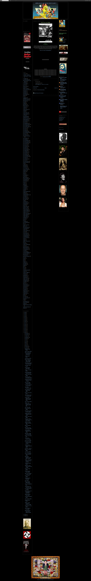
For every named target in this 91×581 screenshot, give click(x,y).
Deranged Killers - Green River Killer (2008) (28, 431)
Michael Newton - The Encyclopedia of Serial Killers (28, 492)
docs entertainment (26, 132)
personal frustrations (26, 256)
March (26, 345)
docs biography (25, 123)
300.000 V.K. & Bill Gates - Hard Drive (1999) (28, 423)
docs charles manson (26, 124)
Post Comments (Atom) (40, 89)
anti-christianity (25, 94)
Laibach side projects (26, 213)
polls (24, 259)
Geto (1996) (27, 480)
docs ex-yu (25, 133)
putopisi (24, 265)
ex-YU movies (25, 168)
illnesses (24, 184)
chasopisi (24, 110)
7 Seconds (24, 82)
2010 (25, 332)
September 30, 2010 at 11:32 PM (41, 84)
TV (23, 300)
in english (24, 185)
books (24, 102)
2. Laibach (24, 78)
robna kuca (25, 273)
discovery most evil (26, 118)
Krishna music (25, 208)
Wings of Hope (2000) (28, 351)
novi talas (24, 250)
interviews (24, 193)
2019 (25, 320)
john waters (25, 199)
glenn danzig (25, 177)
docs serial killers (25, 155)
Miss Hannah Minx (26, 227)
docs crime (25, 127)
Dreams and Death (62, 87)
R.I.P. (24, 267)
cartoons (24, 108)
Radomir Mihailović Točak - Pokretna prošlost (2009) (28, 360)
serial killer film (25, 280)
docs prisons (25, 148)
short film (24, 287)
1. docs (24, 73)
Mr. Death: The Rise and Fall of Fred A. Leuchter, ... (28, 442)
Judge (24, 200)
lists (23, 223)
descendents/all (25, 116)
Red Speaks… (62, 101)
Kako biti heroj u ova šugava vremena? (63, 106)
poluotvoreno (62, 103)
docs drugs (25, 130)
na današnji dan (25, 236)
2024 (25, 313)
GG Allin (24, 176)
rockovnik (24, 274)
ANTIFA (24, 95)
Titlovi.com (60, 120)
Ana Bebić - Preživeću (28, 448)
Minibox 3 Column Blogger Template (41, 579)
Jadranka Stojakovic (26, 194)
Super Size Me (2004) (28, 401)
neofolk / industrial (26, 244)
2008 (25, 515)
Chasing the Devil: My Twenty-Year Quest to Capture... (28, 380)
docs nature (25, 147)
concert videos (25, 112)
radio (24, 268)
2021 (25, 317)
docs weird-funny (25, 161)
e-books (24, 164)
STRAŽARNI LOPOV (63, 82)
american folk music (26, 89)
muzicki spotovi (25, 234)
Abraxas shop (25, 86)
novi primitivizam (25, 249)
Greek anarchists (25, 178)
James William (48, 579)
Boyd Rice (24, 104)
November (26, 334)
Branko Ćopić (25, 105)
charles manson (25, 109)
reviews (24, 271)
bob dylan (24, 101)
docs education (25, 131)
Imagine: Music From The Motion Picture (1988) (28, 414)
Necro (24, 242)
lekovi (24, 220)
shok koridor (25, 286)
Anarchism (24, 90)
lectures (24, 219)
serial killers (25, 281)
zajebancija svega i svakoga (27, 304)
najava (24, 238)
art (23, 96)
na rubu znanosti (25, 237)
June (26, 341)
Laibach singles (25, 214)
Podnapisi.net (61, 119)
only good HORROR (26, 252)
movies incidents (25, 230)
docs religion (25, 150)
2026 (25, 312)
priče (24, 260)
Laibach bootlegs (25, 209)
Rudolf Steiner (25, 275)
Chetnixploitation (63, 89)
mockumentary (25, 228)
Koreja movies (25, 206)
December (26, 333)
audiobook (24, 97)
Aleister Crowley (25, 88)
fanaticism (24, 170)
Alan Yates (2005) (27, 407)
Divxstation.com (61, 118)
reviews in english (26, 272)
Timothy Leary (25, 293)
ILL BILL (24, 183)
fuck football (25, 175)
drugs (24, 163)
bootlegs (24, 103)
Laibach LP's (25, 212)
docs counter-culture (26, 126)
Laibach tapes (25, 215)
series (24, 282)
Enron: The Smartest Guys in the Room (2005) (28, 454)
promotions (25, 264)
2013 (25, 328)
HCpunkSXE (25, 179)
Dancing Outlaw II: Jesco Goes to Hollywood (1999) (28, 511)
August (26, 338)
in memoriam (25, 186)
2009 (25, 514)
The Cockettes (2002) (28, 498)
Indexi (24, 190)
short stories (25, 288)
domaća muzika (25, 162)
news (24, 245)
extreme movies (25, 169)
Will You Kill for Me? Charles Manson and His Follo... (28, 353)
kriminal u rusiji (25, 207)
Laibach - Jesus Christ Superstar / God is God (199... (28, 460)
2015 (25, 325)
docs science (25, 153)
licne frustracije (25, 222)
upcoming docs (25, 301)
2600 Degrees (52, 579)
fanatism (24, 171)
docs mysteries (25, 146)
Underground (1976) (28, 358)
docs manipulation (26, 140)
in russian (24, 187)
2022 (25, 316)
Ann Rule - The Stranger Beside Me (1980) (28, 446)
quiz (24, 266)
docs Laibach (25, 139)
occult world (25, 251)
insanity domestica (26, 191)
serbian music (25, 279)
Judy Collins (25, 201)
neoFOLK (24, 243)
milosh (61, 108)
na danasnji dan (25, 235)
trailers (24, 294)
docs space (25, 157)
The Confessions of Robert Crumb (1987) (28, 390)
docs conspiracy (25, 125)
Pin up (24, 257)
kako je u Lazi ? (61, 129)
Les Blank (24, 221)
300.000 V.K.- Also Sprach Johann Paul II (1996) (28, 466)
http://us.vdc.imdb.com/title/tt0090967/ (45, 50)
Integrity (24, 192)
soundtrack (25, 289)
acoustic (24, 87)
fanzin (24, 172)
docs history (25, 134)
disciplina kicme (25, 117)
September (27, 337)
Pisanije (61, 86)
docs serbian (25, 154)
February (26, 346)
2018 (25, 321)
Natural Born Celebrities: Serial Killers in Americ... (28, 457)
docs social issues (26, 156)
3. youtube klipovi (25, 79)
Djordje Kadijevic (25, 119)
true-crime (24, 296)
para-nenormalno (25, 253)
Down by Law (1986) (28, 440)
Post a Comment (35, 86)
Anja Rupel (25, 93)
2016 (25, 324)
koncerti (24, 205)
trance (24, 295)
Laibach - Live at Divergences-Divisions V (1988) (28, 503)
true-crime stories (26, 297)
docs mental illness (26, 142)
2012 (25, 329)
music (24, 231)
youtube (24, 303)
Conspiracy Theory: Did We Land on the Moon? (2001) (28, 419)
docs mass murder (26, 141)
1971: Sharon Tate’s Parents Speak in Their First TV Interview (63, 80)
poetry (24, 258)
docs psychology (25, 149)
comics (24, 111)
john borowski (25, 198)
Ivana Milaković (62, 92)
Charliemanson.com (62, 117)
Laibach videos (25, 216)
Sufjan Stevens (25, 290)
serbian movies (25, 278)
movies (24, 229)
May (26, 342)
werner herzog (25, 302)
